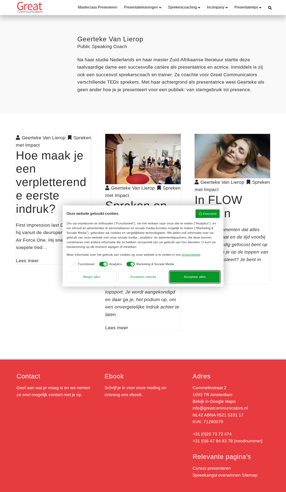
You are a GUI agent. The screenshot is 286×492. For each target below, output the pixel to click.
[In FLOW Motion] (232, 155)
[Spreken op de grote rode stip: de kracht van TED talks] (143, 158)
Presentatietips (246, 7)
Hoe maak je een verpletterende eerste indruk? (51, 182)
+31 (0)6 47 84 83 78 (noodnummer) (227, 441)
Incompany (215, 7)
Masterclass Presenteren (97, 7)
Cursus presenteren (212, 468)
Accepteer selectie (143, 277)
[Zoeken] (268, 7)
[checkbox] (81, 264)
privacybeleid (191, 254)
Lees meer (27, 260)
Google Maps (223, 401)
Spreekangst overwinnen (217, 475)
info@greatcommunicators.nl (220, 408)
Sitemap (250, 475)
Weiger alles (91, 277)
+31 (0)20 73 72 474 (212, 434)
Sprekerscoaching (182, 7)
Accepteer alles (195, 277)
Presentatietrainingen (141, 7)
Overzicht (210, 213)
